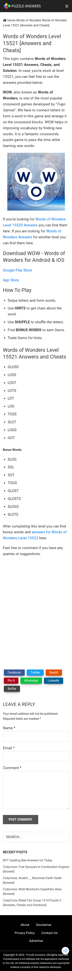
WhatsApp (31, 680)
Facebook (14, 672)
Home (11, 20)
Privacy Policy (25, 933)
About (25, 925)
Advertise (36, 941)
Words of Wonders (28, 20)
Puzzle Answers (35, 954)
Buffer (12, 688)
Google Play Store (17, 270)
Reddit (54, 672)
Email (9, 748)
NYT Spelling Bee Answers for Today (27, 860)
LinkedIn (53, 680)
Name (9, 728)
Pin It (11, 680)
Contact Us (49, 933)
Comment (12, 768)
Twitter (35, 672)
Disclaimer (43, 925)
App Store (11, 280)
